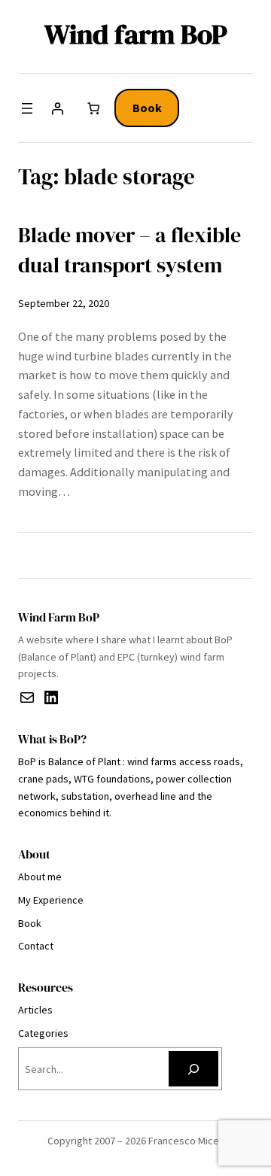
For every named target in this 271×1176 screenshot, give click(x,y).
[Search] (193, 1068)
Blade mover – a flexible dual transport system (129, 250)
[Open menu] (27, 108)
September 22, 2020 (63, 303)
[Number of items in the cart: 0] (93, 108)
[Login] (57, 108)
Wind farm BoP (135, 34)
